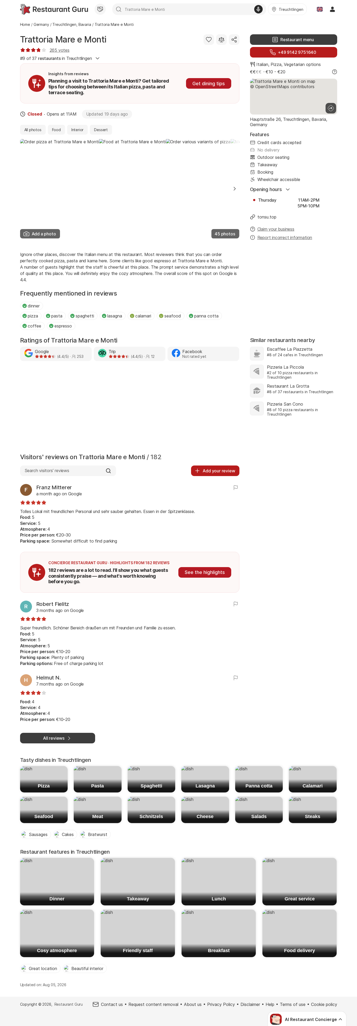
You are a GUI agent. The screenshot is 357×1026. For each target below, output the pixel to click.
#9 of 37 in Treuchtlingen (56, 58)
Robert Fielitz (52, 604)
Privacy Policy (221, 1004)
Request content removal (153, 1004)
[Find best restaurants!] (54, 9)
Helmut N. (48, 677)
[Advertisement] (129, 408)
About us (193, 1004)
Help (270, 1004)
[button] (234, 188)
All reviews (53, 738)
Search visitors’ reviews (47, 470)
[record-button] (258, 9)
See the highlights (205, 572)
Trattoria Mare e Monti (63, 39)
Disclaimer (250, 1004)
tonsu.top (266, 217)
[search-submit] (118, 9)
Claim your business (275, 229)
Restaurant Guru (68, 1004)
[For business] (100, 9)
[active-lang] (319, 9)
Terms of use (292, 1004)
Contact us (112, 1004)
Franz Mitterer (54, 487)
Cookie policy (324, 1004)
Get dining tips (208, 83)
